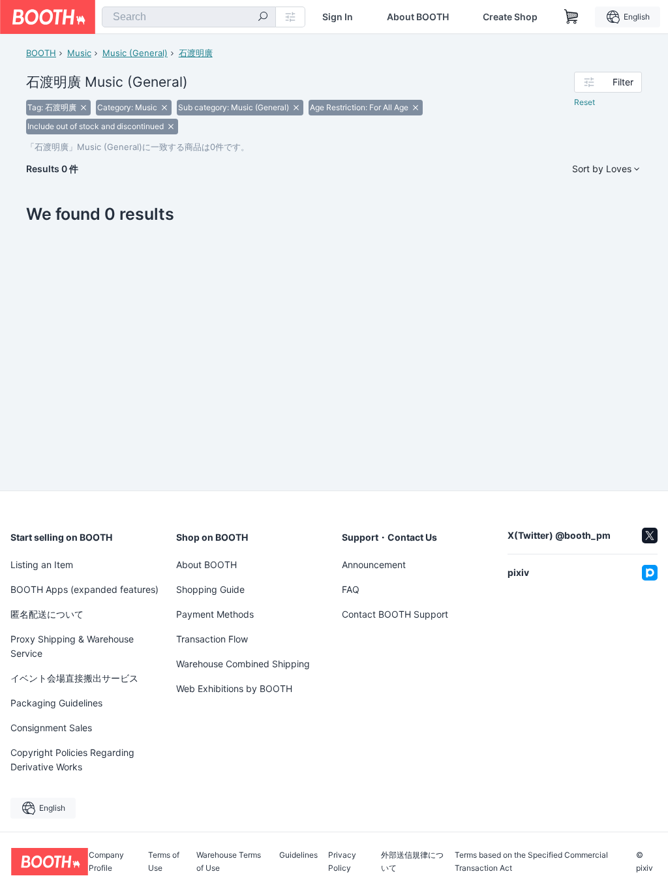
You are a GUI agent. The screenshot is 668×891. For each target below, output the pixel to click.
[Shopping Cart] (571, 17)
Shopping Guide (210, 589)
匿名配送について (47, 614)
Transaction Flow (212, 638)
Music (79, 53)
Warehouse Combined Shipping (243, 663)
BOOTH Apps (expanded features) (84, 589)
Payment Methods (215, 614)
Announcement (374, 564)
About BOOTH (418, 17)
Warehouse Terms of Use (228, 861)
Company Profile (106, 861)
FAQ (350, 589)
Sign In (337, 17)
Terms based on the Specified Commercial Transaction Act (531, 861)
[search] (263, 17)
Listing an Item (41, 564)
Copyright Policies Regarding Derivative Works (72, 759)
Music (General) (135, 53)
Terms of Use (163, 861)
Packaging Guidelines (56, 702)
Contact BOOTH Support (395, 614)
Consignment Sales (51, 727)
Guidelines (298, 855)
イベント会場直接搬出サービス (74, 678)
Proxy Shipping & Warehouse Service (72, 646)
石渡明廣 (196, 53)
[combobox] (189, 17)
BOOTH (41, 53)
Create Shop (510, 17)
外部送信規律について (412, 861)
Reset (584, 102)
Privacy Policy (342, 861)
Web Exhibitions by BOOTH (234, 688)
